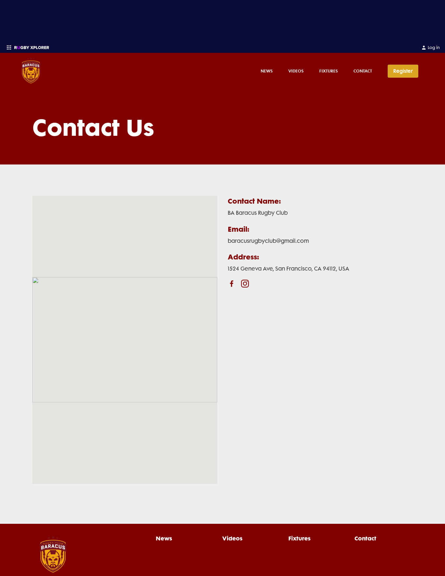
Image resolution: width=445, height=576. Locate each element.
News (267, 70)
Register (403, 71)
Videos (296, 70)
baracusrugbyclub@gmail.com (268, 241)
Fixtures (328, 70)
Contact (362, 70)
